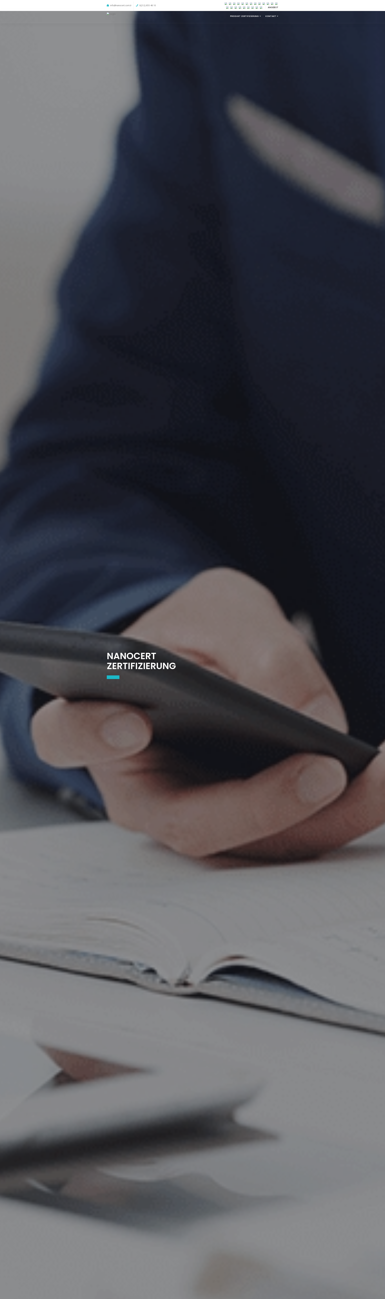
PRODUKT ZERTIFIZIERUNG (244, 16)
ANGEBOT (273, 7)
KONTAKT (270, 16)
